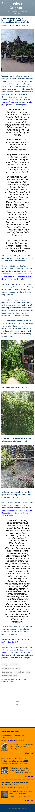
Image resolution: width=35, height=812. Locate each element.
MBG (11, 515)
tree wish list (19, 672)
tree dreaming (10, 642)
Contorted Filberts (12, 508)
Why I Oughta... (17, 6)
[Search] (32, 3)
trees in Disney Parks (9, 676)
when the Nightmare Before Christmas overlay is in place (17, 276)
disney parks (13, 665)
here (24, 105)
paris (18, 668)
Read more (29, 753)
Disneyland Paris (8, 668)
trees (28, 672)
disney (4, 665)
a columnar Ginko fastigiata (20, 658)
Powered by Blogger (18, 808)
